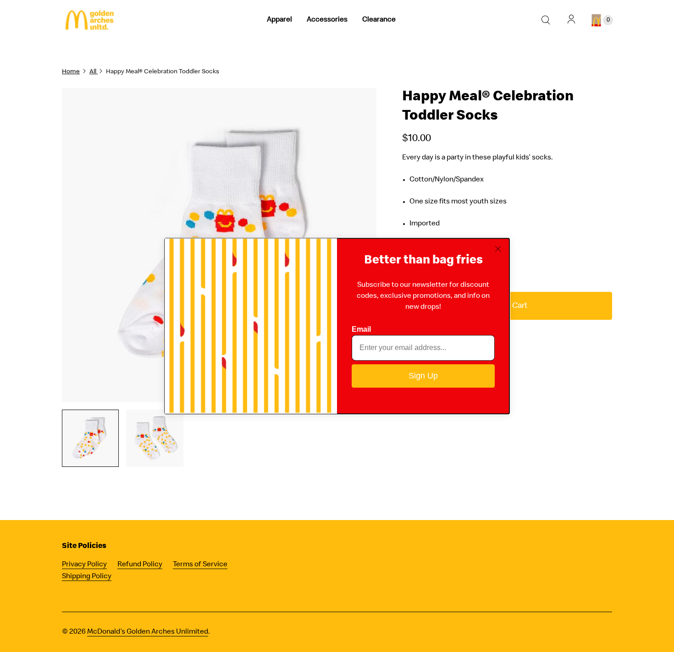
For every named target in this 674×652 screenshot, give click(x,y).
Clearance (379, 20)
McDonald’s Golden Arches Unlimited (147, 632)
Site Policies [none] (84, 546)
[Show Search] (545, 20)
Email (361, 329)
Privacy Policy (84, 565)
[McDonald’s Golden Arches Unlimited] (89, 20)
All (93, 72)
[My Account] (571, 20)
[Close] (498, 249)
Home (71, 72)
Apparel (279, 20)
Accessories (327, 20)
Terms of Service (200, 565)
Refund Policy (139, 565)
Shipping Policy (86, 577)
